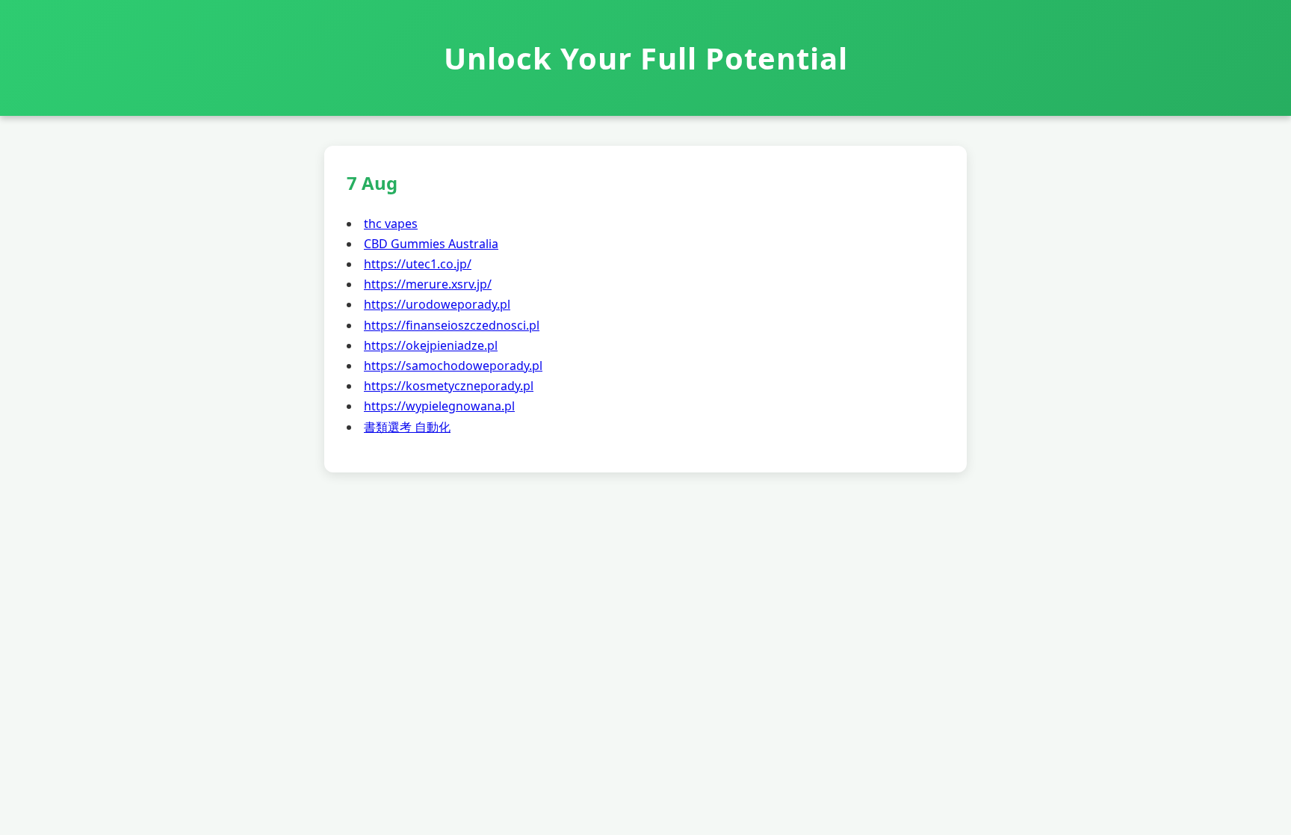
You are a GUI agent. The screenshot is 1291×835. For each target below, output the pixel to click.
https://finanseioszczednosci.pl (451, 325)
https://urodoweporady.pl (437, 304)
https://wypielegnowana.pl (439, 406)
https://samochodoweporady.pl (453, 365)
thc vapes (391, 223)
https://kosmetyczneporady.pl (448, 386)
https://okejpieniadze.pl (431, 345)
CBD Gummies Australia (431, 243)
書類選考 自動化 (407, 427)
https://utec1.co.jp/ (417, 264)
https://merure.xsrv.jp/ (428, 284)
